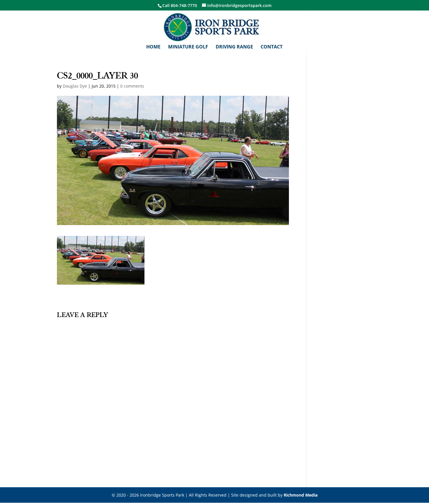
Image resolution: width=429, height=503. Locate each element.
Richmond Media (301, 495)
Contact (271, 47)
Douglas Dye (75, 86)
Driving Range (234, 47)
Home (153, 47)
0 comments (132, 86)
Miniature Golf (188, 47)
